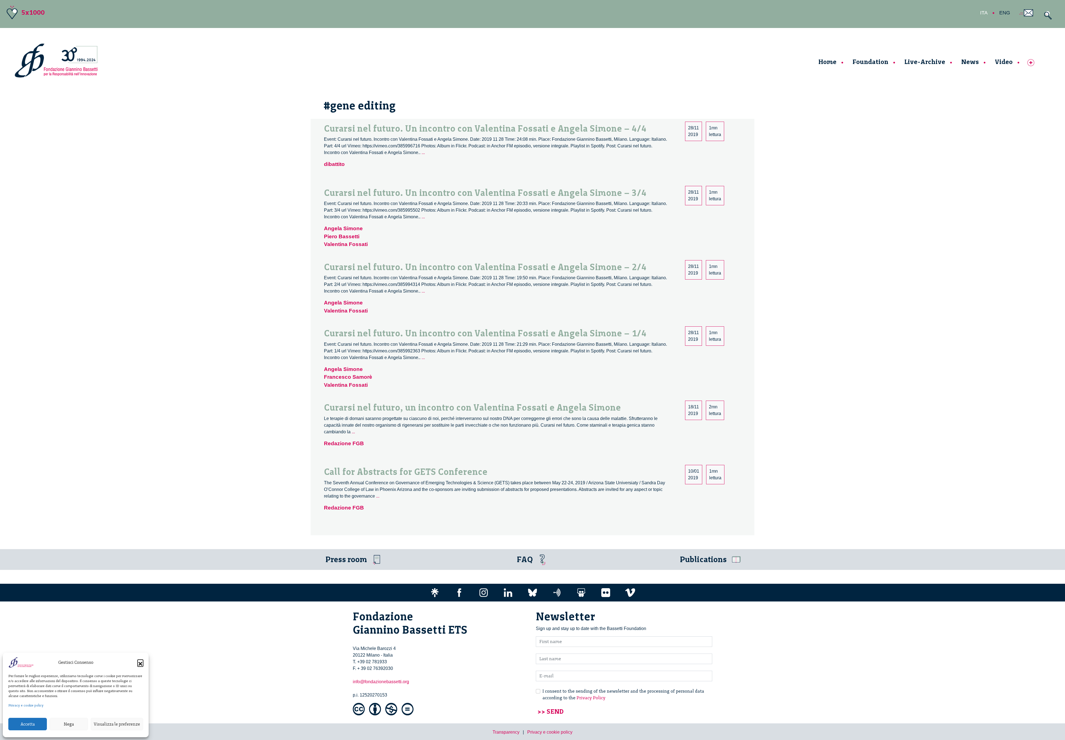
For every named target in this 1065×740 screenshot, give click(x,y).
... (423, 152)
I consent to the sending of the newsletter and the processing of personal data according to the (623, 694)
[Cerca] (1046, 15)
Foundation (870, 62)
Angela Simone (343, 228)
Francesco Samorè (348, 377)
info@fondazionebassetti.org (381, 681)
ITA (984, 13)
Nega (69, 724)
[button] (140, 662)
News (970, 62)
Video (1004, 62)
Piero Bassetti (341, 236)
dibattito (334, 164)
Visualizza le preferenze (117, 724)
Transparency (506, 732)
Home (827, 62)
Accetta (28, 724)
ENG (1004, 13)
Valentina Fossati (346, 244)
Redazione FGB (344, 443)
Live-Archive (924, 62)
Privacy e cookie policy (26, 705)
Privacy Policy (591, 697)
